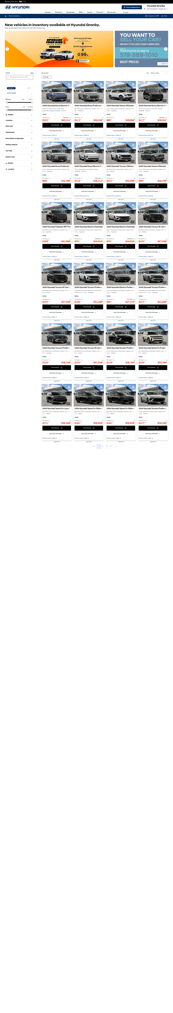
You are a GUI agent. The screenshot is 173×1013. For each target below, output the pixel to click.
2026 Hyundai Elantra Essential (89, 227)
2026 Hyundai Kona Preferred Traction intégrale (96, 106)
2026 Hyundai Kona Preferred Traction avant (62, 166)
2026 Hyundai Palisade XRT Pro (56, 227)
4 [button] (110, 446)
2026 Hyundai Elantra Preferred (121, 287)
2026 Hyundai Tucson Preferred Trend (92, 287)
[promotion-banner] (59, 49)
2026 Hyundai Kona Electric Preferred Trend (62, 106)
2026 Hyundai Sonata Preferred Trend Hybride (128, 348)
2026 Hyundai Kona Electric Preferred (92, 166)
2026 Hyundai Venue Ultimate (120, 106)
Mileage (8, 99)
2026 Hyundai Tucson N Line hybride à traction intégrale (68, 287)
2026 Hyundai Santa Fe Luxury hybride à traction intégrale (69, 409)
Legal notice (57, 138)
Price (7, 107)
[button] (28, 88)
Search (8, 73)
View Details (55, 125)
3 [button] (106, 446)
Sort (147, 73)
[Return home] (5, 16)
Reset (31, 73)
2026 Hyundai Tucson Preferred (56, 348)
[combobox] (19, 88)
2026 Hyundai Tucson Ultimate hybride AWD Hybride (131, 166)
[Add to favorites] (69, 84)
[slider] (7, 102)
